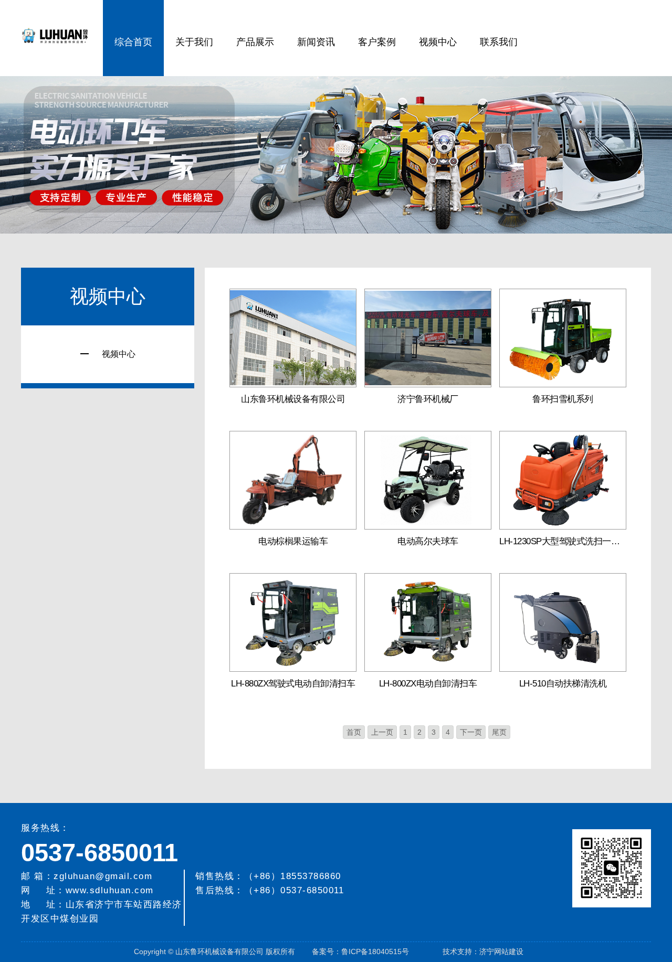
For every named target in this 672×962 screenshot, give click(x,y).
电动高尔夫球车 (427, 541)
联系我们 (499, 42)
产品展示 (255, 42)
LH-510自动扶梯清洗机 (563, 684)
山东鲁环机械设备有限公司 (293, 399)
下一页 (471, 732)
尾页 (499, 732)
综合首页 (133, 42)
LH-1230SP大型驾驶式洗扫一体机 (562, 541)
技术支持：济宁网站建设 (483, 951)
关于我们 (194, 42)
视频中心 (438, 42)
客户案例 (377, 42)
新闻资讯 (316, 42)
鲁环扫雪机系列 (562, 399)
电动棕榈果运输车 (293, 541)
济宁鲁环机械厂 (427, 399)
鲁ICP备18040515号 (375, 951)
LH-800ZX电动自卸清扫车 (428, 684)
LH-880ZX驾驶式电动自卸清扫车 (293, 684)
